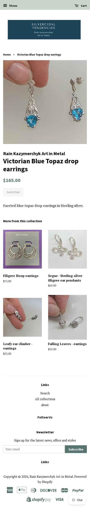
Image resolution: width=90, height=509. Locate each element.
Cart (83, 6)
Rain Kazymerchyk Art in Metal (51, 477)
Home (7, 54)
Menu (12, 6)
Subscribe (75, 449)
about (45, 405)
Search (45, 393)
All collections (45, 399)
